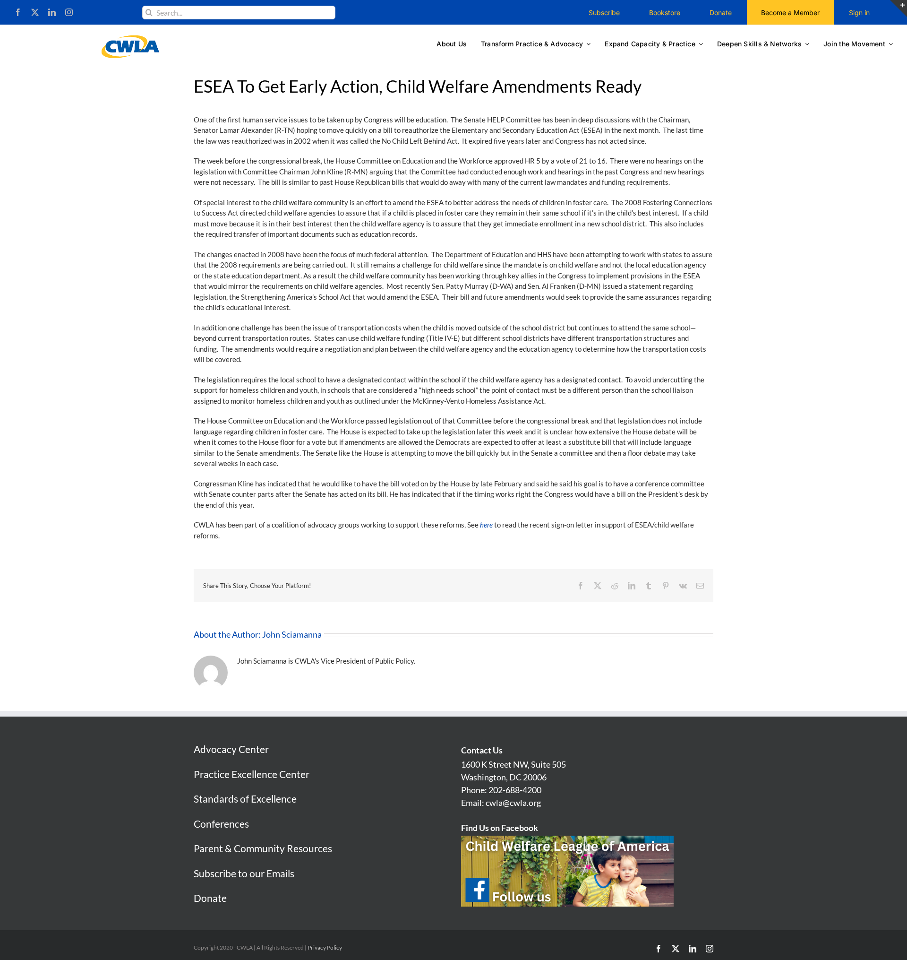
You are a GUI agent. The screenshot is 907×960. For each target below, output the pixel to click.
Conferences (221, 824)
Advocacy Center (231, 749)
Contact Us (482, 750)
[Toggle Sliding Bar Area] (898, 8)
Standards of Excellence (245, 798)
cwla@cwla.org (513, 802)
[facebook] (18, 12)
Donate (210, 898)
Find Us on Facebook (499, 827)
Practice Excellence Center (251, 774)
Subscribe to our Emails (244, 873)
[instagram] (69, 12)
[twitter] (35, 12)
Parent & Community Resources (263, 848)
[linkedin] (52, 12)
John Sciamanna (292, 634)
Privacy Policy (325, 947)
